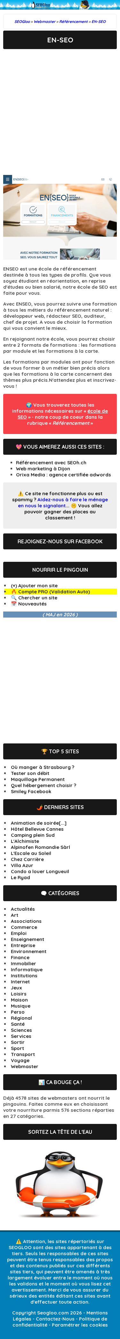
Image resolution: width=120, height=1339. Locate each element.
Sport (17, 1048)
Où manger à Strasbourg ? (42, 767)
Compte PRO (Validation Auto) (54, 592)
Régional (21, 1018)
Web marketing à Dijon (43, 469)
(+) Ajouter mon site (34, 586)
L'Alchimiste (25, 841)
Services (21, 1036)
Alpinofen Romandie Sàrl (40, 847)
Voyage (20, 1060)
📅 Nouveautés (29, 604)
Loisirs (19, 994)
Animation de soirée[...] (39, 823)
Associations (26, 921)
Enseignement (27, 939)
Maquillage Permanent (38, 779)
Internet (20, 982)
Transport (23, 1054)
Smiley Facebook (31, 791)
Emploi (19, 933)
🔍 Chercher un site (34, 598)
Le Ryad (20, 877)
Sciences (21, 1030)
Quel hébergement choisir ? (43, 785)
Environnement (28, 951)
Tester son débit (30, 773)
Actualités (23, 909)
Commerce (24, 927)
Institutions (24, 976)
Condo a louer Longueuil (40, 871)
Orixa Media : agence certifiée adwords (63, 475)
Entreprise (23, 945)
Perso (18, 1012)
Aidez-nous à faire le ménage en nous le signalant (63, 502)
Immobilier (23, 963)
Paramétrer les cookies (80, 1325)
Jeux (16, 988)
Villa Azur (22, 865)
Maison (19, 1000)
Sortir (18, 1042)
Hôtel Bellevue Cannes (37, 829)
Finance (20, 957)
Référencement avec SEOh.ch (51, 463)
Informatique (27, 969)
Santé (18, 1024)
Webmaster (24, 1066)
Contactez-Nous (55, 1319)
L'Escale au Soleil (31, 853)
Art (14, 915)
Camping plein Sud (33, 835)
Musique (20, 1006)
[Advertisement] (60, 112)
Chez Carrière (27, 859)
